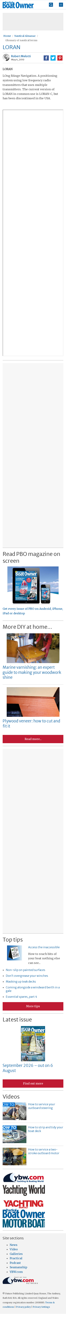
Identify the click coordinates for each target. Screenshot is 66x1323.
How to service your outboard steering (41, 1106)
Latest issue (17, 1019)
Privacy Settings (41, 1307)
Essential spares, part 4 (21, 996)
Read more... (33, 739)
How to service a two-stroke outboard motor (43, 1151)
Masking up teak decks (21, 981)
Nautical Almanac (25, 35)
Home (7, 35)
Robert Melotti (21, 56)
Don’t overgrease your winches (27, 975)
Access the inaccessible (44, 947)
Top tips (13, 939)
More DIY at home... (27, 626)
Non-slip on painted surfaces (25, 970)
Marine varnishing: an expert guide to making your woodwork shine (32, 672)
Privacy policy (23, 1307)
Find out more (33, 1083)
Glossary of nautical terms (21, 40)
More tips (33, 1006)
